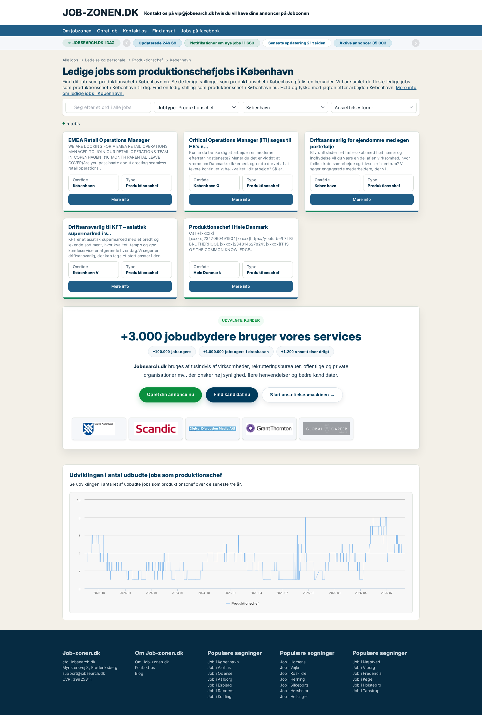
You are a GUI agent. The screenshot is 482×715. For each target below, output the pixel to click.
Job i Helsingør (294, 696)
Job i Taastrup (366, 690)
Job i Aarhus (219, 667)
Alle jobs (70, 60)
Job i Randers (220, 690)
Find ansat (163, 31)
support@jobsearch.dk (83, 673)
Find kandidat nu (232, 394)
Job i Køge (362, 679)
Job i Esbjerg (220, 685)
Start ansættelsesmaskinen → (302, 394)
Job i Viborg (364, 667)
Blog (139, 673)
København (180, 60)
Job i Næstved (366, 661)
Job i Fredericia (367, 673)
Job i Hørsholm (294, 690)
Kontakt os (135, 31)
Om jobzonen (76, 31)
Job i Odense (220, 673)
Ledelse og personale (105, 60)
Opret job (107, 31)
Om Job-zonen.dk (152, 661)
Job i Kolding (220, 696)
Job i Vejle (289, 667)
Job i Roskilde (293, 673)
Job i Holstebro (367, 685)
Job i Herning (292, 679)
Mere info (120, 199)
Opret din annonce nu (170, 394)
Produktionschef (147, 60)
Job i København (223, 661)
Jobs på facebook (200, 31)
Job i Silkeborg (294, 685)
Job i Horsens (293, 661)
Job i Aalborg (220, 679)
